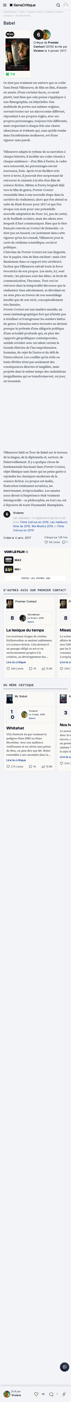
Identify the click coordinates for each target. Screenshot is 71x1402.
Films (22, 12)
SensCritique (10, 12)
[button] (65, 5)
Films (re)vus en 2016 (34, 522)
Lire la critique (16, 662)
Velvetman (33, 614)
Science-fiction (35, 12)
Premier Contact (54, 12)
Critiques (8, 15)
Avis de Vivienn (23, 15)
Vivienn (38, 50)
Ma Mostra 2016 (42, 526)
